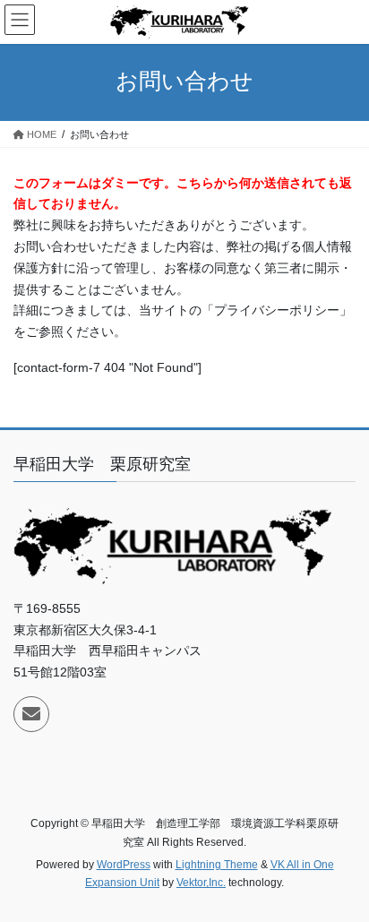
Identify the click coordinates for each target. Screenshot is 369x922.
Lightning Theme (217, 864)
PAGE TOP (342, 878)
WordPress (123, 864)
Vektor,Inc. (201, 882)
